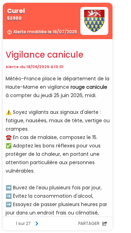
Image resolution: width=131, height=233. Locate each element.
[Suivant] (36, 223)
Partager (89, 223)
